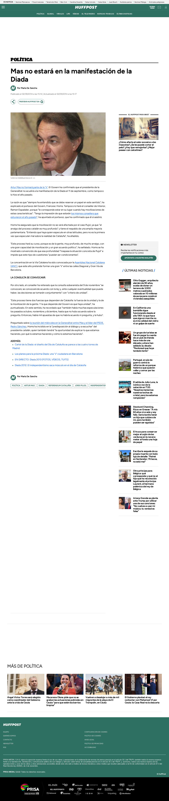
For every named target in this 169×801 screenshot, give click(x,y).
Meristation (125, 793)
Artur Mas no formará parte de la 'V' (29, 187)
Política (22, 60)
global (50, 14)
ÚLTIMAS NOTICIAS (124, 14)
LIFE (68, 14)
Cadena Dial (100, 789)
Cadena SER (105, 785)
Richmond (52, 793)
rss (4, 747)
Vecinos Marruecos (22, 2)
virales (60, 14)
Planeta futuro (119, 789)
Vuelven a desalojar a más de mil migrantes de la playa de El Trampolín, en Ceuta (102, 700)
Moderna (66, 793)
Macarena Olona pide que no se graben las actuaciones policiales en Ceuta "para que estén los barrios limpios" (64, 701)
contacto (7, 740)
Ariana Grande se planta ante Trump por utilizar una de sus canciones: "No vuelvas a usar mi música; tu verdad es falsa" (145, 505)
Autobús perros (126, 2)
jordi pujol (80, 385)
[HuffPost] (12, 724)
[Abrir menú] (3, 7)
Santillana (79, 785)
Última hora (152, 7)
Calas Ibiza (102, 2)
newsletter (8, 743)
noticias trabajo (105, 14)
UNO (72, 789)
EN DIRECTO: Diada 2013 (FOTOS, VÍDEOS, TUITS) (42, 359)
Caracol (131, 785)
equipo (6, 732)
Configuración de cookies (95, 732)
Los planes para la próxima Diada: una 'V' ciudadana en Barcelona (49, 353)
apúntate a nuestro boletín (139, 258)
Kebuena (129, 789)
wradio (80, 789)
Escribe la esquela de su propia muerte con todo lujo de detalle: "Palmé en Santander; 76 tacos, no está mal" (145, 456)
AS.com (113, 785)
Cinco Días (90, 789)
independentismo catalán (103, 385)
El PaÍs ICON (90, 793)
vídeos (76, 14)
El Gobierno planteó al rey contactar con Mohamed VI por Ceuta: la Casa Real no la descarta (142, 700)
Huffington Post (57, 789)
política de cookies (92, 736)
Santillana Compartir (93, 785)
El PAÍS (54, 785)
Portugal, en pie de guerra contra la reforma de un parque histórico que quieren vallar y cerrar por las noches (144, 366)
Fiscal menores (38, 2)
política (40, 14)
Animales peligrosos (156, 2)
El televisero (88, 14)
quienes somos (9, 736)
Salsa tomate (90, 2)
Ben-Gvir (63, 2)
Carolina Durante (76, 2)
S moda (101, 793)
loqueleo (113, 793)
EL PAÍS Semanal (110, 789)
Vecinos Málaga (140, 2)
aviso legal (89, 740)
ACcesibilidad (90, 747)
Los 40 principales (67, 785)
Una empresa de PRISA (30, 787)
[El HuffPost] (86, 7)
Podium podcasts (78, 793)
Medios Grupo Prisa (30, 793)
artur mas (29, 385)
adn (122, 785)
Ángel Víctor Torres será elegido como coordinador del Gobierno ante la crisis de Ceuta (23, 700)
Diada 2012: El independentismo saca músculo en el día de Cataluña (50, 365)
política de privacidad (93, 743)
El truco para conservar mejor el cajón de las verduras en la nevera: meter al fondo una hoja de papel (145, 437)
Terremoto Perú (52, 2)
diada (41, 385)
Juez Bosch (113, 2)
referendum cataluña (59, 385)
